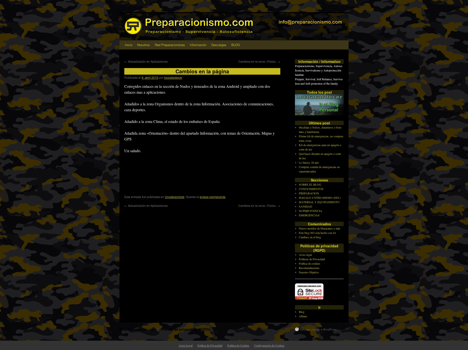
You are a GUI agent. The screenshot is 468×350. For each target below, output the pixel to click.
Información (198, 44)
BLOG (235, 44)
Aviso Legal (186, 345)
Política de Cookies (238, 345)
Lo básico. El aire (309, 162)
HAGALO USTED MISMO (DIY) (320, 198)
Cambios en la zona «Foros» (259, 61)
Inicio (128, 44)
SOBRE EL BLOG (310, 184)
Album (303, 316)
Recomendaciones (309, 268)
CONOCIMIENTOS (311, 189)
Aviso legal (305, 255)
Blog (301, 312)
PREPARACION (309, 193)
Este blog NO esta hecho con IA (317, 233)
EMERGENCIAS (309, 215)
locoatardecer (173, 77)
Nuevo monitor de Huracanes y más (319, 228)
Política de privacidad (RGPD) (185, 329)
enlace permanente (212, 197)
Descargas (218, 44)
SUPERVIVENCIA (310, 211)
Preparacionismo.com (137, 329)
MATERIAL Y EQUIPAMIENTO (319, 202)
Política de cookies (309, 263)
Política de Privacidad (209, 345)
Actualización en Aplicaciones (146, 61)
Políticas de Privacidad (312, 259)
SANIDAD (305, 206)
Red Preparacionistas (170, 44)
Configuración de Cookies (269, 345)
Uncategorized (174, 197)
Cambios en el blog (310, 237)
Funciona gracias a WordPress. (318, 329)
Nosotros (143, 44)
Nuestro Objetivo (309, 272)
